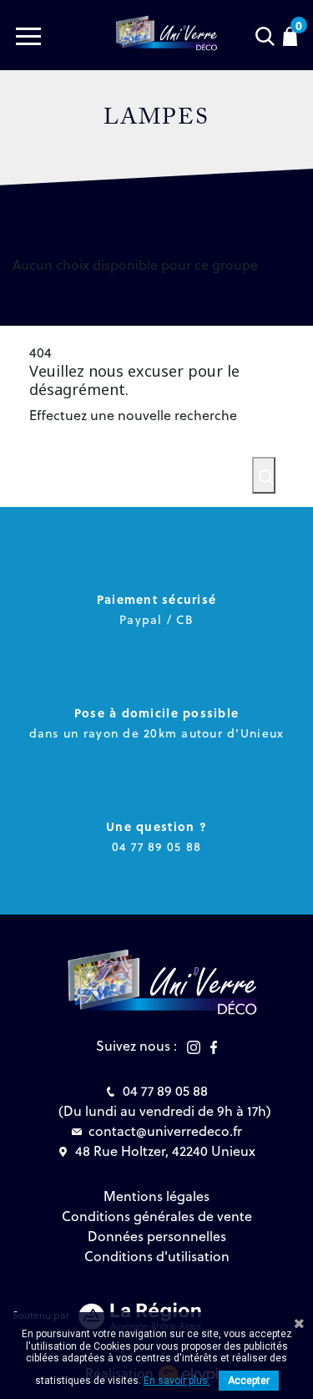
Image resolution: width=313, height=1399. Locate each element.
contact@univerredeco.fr (165, 1131)
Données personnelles (157, 1236)
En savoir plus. (177, 1380)
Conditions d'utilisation (157, 1256)
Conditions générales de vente (157, 1216)
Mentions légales (156, 1196)
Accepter (249, 1380)
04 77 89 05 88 (165, 1091)
